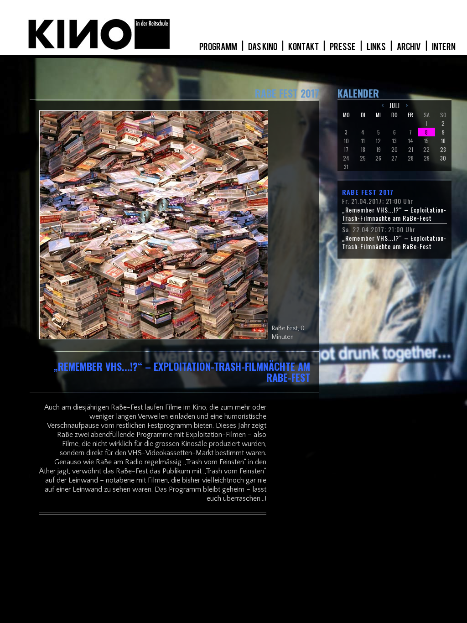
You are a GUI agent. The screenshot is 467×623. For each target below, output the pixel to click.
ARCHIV (409, 47)
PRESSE (343, 47)
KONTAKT (304, 47)
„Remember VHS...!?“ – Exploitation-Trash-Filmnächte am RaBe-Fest (394, 214)
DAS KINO (263, 47)
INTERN (443, 47)
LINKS (377, 47)
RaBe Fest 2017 (368, 192)
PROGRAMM (218, 47)
